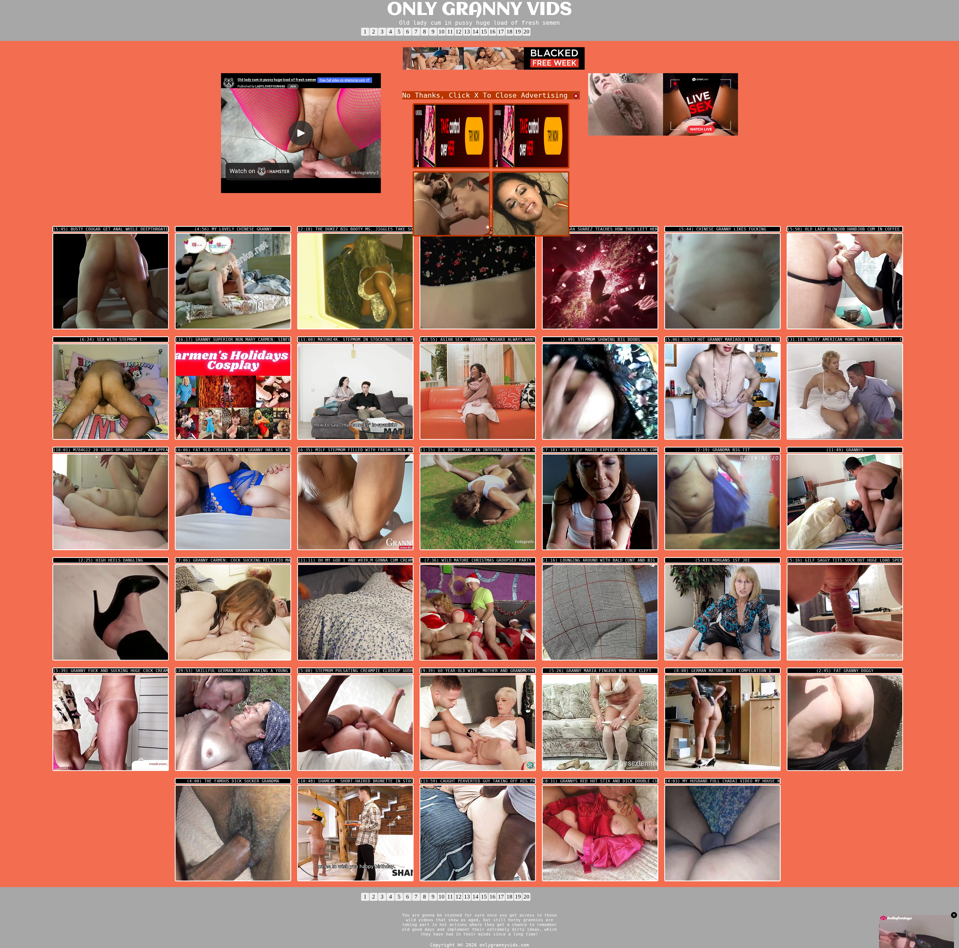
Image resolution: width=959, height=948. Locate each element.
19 (518, 31)
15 (484, 31)
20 (526, 31)
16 (492, 31)
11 (450, 31)
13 (467, 31)
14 (476, 31)
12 (459, 31)
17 (501, 31)
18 (509, 31)
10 (442, 31)
